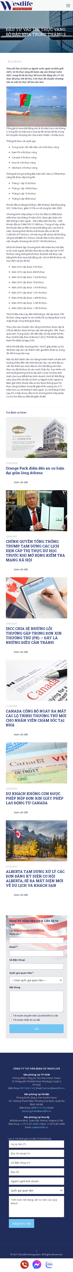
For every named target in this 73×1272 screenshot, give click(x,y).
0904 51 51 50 (38, 1107)
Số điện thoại (17, 959)
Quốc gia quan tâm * (21, 972)
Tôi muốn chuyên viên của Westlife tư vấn (35, 1015)
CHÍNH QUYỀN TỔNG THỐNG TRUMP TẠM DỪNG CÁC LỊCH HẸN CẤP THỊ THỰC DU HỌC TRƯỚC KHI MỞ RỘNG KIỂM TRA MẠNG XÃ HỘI (35, 550)
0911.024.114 (26, 1088)
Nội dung (14, 987)
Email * (13, 946)
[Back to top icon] (36, 1251)
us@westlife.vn (40, 1127)
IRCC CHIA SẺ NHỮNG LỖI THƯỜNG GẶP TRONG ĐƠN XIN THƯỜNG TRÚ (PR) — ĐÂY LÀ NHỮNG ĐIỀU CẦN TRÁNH (34, 635)
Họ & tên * (15, 934)
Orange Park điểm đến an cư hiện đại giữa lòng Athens (35, 470)
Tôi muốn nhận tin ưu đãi (26, 1019)
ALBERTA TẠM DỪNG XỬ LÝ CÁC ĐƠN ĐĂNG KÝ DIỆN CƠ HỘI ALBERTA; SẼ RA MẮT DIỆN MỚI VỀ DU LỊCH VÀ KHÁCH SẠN (35, 878)
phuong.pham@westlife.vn (36, 1111)
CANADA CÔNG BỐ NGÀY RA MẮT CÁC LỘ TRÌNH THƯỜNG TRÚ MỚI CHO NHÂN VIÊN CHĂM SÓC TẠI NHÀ (36, 718)
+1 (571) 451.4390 (29, 1123)
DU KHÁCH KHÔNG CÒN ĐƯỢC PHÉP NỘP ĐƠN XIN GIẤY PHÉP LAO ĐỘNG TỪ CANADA (34, 798)
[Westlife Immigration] (16, 5)
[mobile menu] (68, 5)
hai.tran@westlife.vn (54, 1088)
